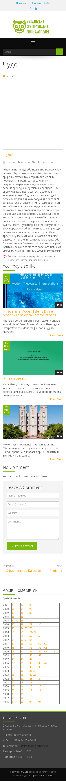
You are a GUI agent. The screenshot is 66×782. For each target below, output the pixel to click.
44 (30, 659)
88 (22, 612)
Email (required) (17, 504)
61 (13, 640)
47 (30, 655)
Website (12, 513)
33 (13, 667)
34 (22, 667)
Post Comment (24, 546)
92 (30, 609)
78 (22, 624)
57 (13, 643)
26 (22, 674)
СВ (46, 643)
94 (22, 605)
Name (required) (17, 495)
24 (39, 678)
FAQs (47, 3)
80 (39, 624)
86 (22, 616)
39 (30, 663)
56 (39, 647)
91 (22, 609)
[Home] (4, 76)
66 (22, 636)
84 (30, 620)
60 (39, 643)
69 (13, 632)
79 (30, 624)
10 (22, 690)
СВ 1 (47, 651)
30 (22, 671)
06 (22, 698)
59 (30, 643)
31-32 (32, 671)
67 (30, 636)
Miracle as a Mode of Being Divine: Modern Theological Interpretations (29, 313)
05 (13, 698)
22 (22, 678)
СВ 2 (55, 651)
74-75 (24, 628)
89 (30, 612)
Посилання (22, 3)
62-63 (24, 640)
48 (39, 655)
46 (22, 655)
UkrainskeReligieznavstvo (34, 746)
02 (22, 701)
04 (39, 701)
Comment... (14, 521)
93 (13, 605)
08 (22, 694)
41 (13, 659)
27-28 (32, 674)
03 (30, 701)
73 (13, 628)
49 (13, 651)
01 (13, 701)
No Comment (47, 162)
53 (13, 647)
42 (46, 663)
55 (30, 647)
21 (13, 678)
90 (13, 609)
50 (22, 651)
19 (30, 682)
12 (39, 690)
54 (22, 647)
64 (30, 640)
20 (39, 682)
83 (22, 620)
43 (22, 659)
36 (39, 667)
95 (30, 605)
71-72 (32, 632)
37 (13, 663)
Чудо (8, 154)
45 (13, 655)
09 (13, 690)
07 (13, 694)
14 (22, 686)
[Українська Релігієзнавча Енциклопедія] (33, 26)
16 (39, 686)
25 (13, 674)
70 (22, 632)
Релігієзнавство (15, 379)
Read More (56, 335)
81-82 (15, 620)
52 (39, 651)
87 (13, 612)
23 (30, 678)
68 (39, 636)
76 (30, 628)
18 (22, 682)
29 (13, 671)
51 (30, 651)
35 (30, 667)
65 (13, 636)
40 (39, 663)
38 (22, 663)
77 (13, 624)
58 (22, 643)
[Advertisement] (33, 114)
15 (30, 686)
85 (13, 616)
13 (13, 686)
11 (30, 690)
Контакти (36, 3)
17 (13, 682)
